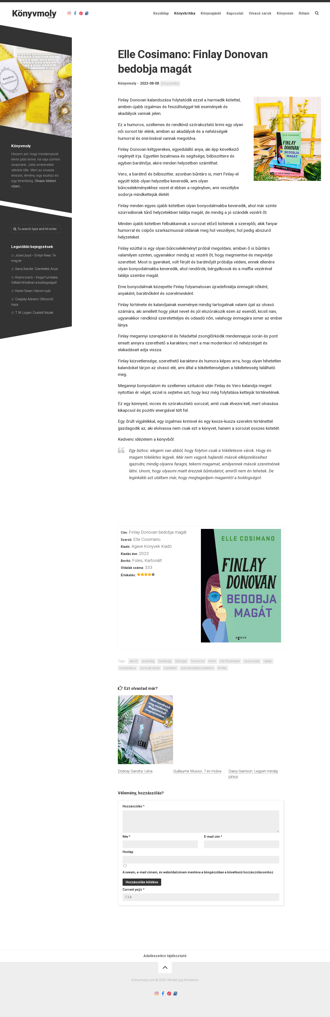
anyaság (148, 661)
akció (134, 661)
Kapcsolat (235, 13)
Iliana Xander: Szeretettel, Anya (36, 269)
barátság (164, 661)
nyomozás (252, 661)
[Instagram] (69, 13)
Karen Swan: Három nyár (33, 291)
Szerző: (126, 539)
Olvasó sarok (260, 13)
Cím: (124, 532)
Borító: (126, 561)
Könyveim (285, 13)
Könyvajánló (211, 13)
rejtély (268, 661)
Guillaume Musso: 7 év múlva (197, 771)
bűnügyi (181, 661)
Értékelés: (128, 575)
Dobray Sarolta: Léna (135, 771)
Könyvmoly (127, 83)
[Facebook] (75, 13)
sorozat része (150, 668)
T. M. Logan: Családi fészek (34, 312)
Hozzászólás (134, 806)
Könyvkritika (184, 13)
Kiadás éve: (129, 554)
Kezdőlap (161, 13)
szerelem (170, 668)
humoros (198, 661)
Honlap (128, 852)
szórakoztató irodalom (197, 668)
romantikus (127, 668)
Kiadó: (125, 546)
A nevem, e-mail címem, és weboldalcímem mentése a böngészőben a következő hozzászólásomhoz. (198, 872)
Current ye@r (134, 889)
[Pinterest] (81, 13)
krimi (212, 661)
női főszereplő (230, 661)
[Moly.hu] (87, 13)
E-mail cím (213, 836)
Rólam (304, 13)
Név (126, 836)
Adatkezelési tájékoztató (165, 956)
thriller (222, 668)
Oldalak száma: (132, 568)
